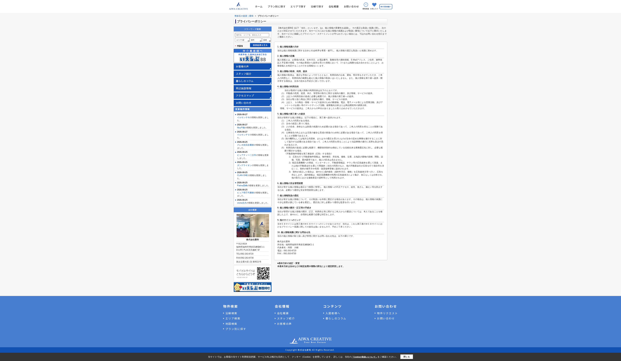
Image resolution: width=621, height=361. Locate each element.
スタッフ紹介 (286, 318)
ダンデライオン (244, 165)
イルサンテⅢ (243, 117)
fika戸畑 (241, 127)
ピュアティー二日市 (246, 155)
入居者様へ (333, 313)
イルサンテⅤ (243, 134)
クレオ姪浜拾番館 (245, 145)
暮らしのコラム (336, 318)
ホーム (259, 6)
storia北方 (241, 203)
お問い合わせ (351, 6)
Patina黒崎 (242, 185)
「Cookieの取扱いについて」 (364, 357)
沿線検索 (231, 313)
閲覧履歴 (366, 8)
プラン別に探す (276, 6)
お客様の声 (284, 323)
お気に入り (374, 8)
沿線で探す (317, 6)
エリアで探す (298, 6)
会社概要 (334, 6)
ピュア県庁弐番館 (245, 192)
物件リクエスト (387, 313)
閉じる (406, 356)
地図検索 (231, 323)
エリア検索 (232, 318)
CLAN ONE (242, 175)
